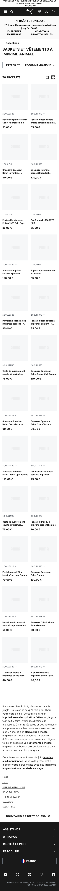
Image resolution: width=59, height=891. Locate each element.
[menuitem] (5, 875)
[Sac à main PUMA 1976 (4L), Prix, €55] (44, 207)
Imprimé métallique (13, 787)
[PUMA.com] (29, 12)
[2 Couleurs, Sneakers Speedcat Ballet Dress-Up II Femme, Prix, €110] (44, 357)
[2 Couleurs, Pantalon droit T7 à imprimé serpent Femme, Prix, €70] (44, 508)
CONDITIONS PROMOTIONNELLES (41, 33)
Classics (7, 801)
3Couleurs (8, 365)
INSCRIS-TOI (30, 6)
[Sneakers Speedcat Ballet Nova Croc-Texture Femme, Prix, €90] (15, 156)
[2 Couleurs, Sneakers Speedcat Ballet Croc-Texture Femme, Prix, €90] (15, 408)
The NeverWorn (11, 797)
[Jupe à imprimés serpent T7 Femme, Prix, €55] (44, 257)
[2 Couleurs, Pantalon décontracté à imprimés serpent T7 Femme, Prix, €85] (15, 307)
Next (5, 776)
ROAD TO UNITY (10, 792)
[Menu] (5, 12)
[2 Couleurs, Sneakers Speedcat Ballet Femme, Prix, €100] (44, 558)
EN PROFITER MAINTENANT (14, 33)
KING (5, 782)
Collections (12, 42)
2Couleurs (8, 114)
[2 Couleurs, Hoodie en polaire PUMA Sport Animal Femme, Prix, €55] (15, 106)
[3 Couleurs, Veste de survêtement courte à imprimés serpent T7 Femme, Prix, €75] (15, 357)
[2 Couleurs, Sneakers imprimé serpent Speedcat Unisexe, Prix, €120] (44, 156)
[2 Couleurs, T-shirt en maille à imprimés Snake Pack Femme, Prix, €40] (15, 659)
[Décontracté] (53, 77)
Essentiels (8, 806)
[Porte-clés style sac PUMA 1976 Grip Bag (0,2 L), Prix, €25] (15, 207)
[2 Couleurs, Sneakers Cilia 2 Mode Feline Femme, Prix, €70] (44, 609)
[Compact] (47, 77)
